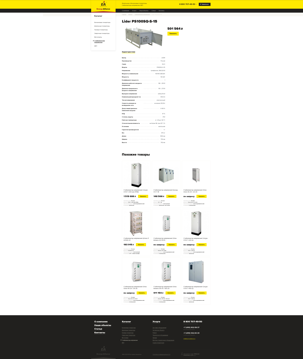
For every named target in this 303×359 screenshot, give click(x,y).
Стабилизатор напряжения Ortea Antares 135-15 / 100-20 (164, 287)
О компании (125, 10)
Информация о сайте (188, 355)
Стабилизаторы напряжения (130, 340)
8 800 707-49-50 (187, 4)
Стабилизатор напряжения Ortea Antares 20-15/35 (164, 239)
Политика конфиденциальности (161, 354)
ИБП (123, 343)
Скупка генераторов (158, 343)
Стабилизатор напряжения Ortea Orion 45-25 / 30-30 (135, 287)
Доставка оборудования (159, 328)
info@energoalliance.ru (189, 339)
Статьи (154, 10)
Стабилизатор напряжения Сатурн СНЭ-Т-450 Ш (195, 287)
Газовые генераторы (127, 333)
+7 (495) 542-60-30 (191, 333)
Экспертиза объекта (158, 330)
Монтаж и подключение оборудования (163, 340)
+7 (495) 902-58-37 (191, 327)
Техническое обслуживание (160, 335)
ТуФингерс (196, 353)
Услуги (134, 10)
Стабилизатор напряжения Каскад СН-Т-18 (165, 191)
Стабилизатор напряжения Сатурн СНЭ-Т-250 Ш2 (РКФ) (136, 191)
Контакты (161, 10)
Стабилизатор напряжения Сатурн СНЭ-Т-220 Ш (195, 239)
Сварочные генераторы (128, 335)
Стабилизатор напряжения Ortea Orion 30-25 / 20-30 (194, 191)
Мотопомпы (125, 338)
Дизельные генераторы (128, 330)
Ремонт (155, 333)
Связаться (205, 4)
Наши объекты (143, 10)
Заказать (173, 34)
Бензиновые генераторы (129, 328)
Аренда (155, 338)
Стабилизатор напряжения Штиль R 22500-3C (136, 239)
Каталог (98, 16)
